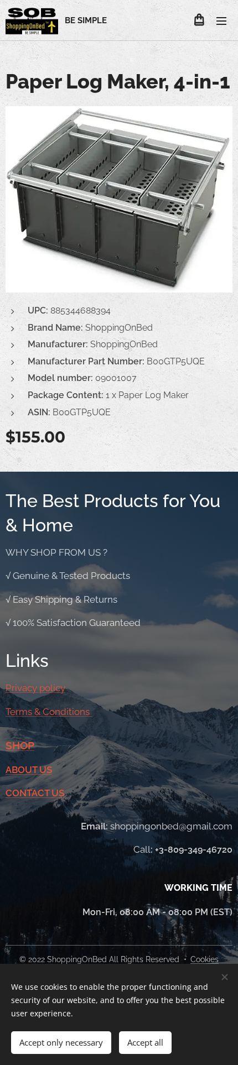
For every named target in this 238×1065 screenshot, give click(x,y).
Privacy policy (35, 687)
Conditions (67, 711)
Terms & (24, 711)
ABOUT (22, 769)
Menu (221, 20)
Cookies (204, 959)
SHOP (20, 745)
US (45, 769)
